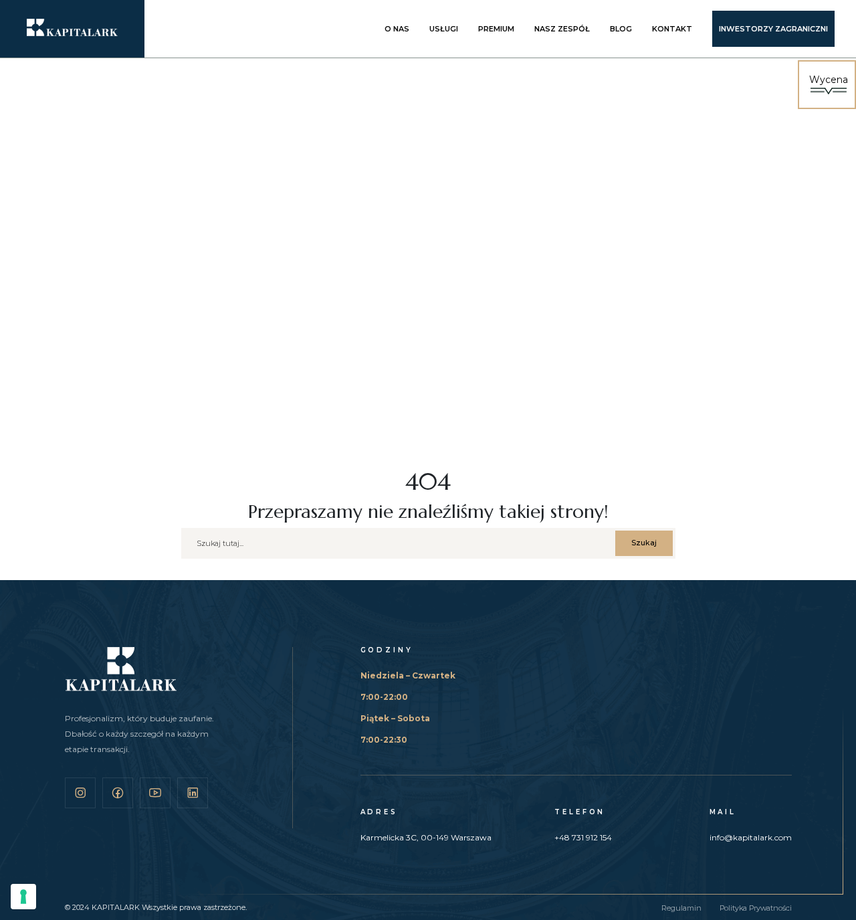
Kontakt (672, 28)
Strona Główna (142, 322)
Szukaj (644, 542)
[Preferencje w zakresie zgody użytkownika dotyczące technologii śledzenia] (23, 896)
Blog (621, 28)
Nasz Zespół (562, 28)
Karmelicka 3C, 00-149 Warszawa (426, 838)
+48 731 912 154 (583, 838)
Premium (496, 28)
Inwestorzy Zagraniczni (773, 28)
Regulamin (681, 908)
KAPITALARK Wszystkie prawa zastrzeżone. (169, 907)
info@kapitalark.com (751, 838)
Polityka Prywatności (756, 908)
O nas (397, 28)
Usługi (443, 28)
